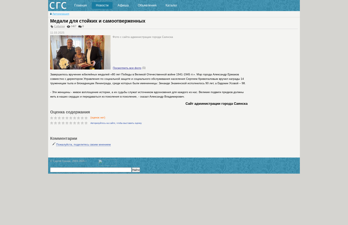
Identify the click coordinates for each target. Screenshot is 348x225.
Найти (136, 169)
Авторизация (60, 13)
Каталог (171, 5)
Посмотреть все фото (127, 67)
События (59, 26)
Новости (102, 5)
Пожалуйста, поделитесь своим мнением (83, 144)
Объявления (147, 5)
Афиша (123, 5)
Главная (80, 5)
